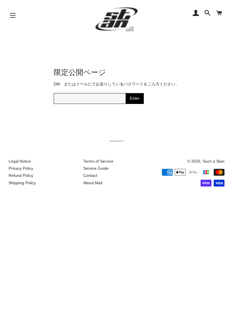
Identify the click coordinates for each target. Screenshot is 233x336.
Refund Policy (21, 175)
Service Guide (96, 168)
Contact (90, 175)
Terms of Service (98, 161)
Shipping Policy (22, 183)
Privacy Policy (21, 168)
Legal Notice (20, 161)
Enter (135, 98)
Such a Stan (213, 161)
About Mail (92, 183)
